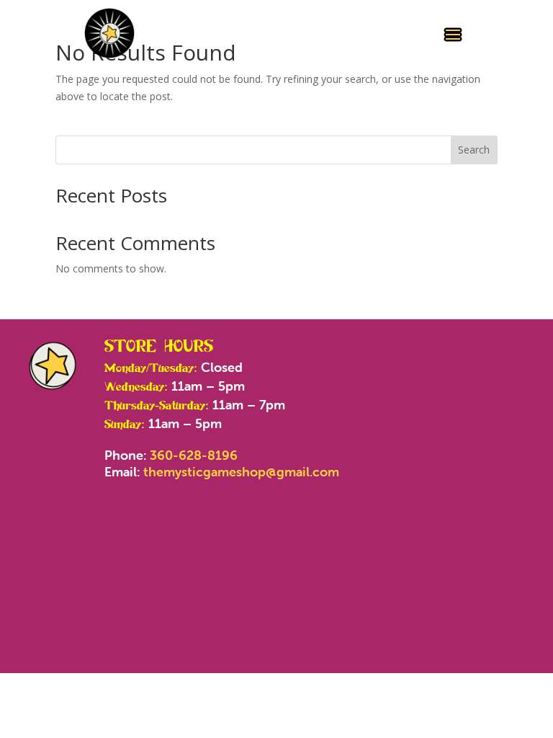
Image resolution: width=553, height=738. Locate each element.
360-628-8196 (194, 455)
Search (474, 149)
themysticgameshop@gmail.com (241, 471)
